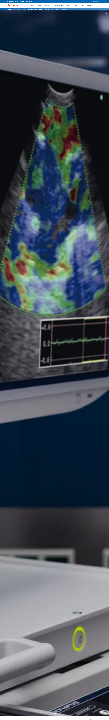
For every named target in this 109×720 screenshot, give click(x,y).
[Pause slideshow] (106, 13)
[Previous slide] (3, 363)
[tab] (55, 713)
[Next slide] (105, 363)
